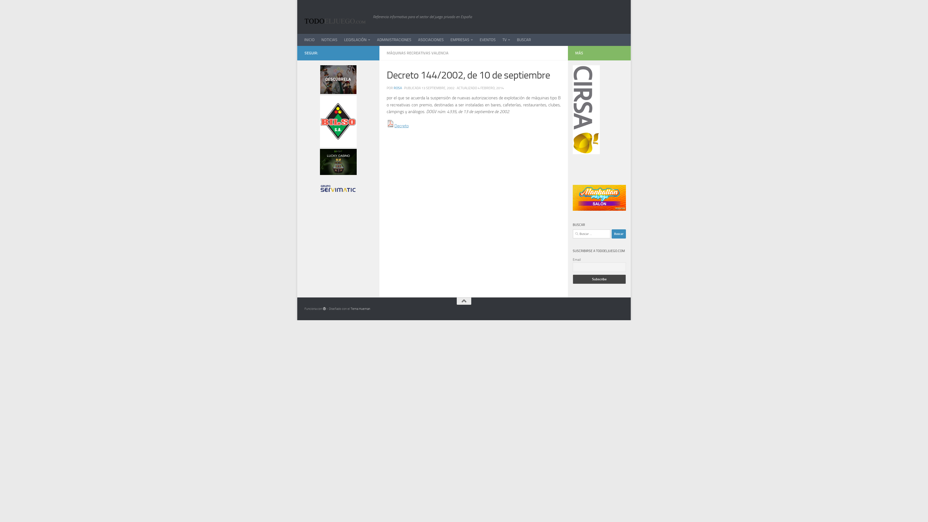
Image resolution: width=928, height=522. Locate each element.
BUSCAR (524, 39)
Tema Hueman (360, 309)
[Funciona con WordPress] (324, 308)
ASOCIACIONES (431, 39)
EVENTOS (488, 39)
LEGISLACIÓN (355, 39)
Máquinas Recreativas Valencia (418, 53)
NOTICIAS (329, 39)
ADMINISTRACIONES (394, 39)
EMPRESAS (459, 39)
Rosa (398, 88)
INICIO (309, 39)
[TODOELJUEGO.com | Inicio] (336, 17)
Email (577, 260)
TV (504, 39)
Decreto (401, 126)
